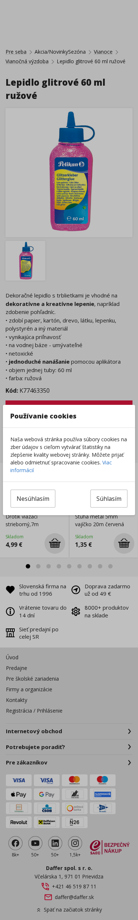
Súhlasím (108, 499)
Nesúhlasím (33, 499)
